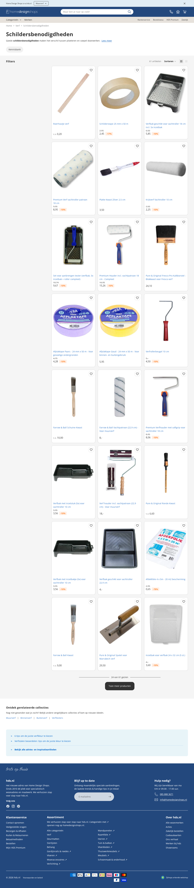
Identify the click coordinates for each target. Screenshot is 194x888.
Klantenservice (16, 817)
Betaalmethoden (14, 839)
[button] (170, 61)
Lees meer (107, 40)
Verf (18, 25)
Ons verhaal (172, 839)
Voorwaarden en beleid (33, 877)
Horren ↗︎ (102, 838)
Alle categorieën (55, 830)
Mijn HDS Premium (15, 847)
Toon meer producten (120, 686)
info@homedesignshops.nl (173, 799)
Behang (51, 847)
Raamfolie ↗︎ (104, 834)
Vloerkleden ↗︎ (105, 847)
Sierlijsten (52, 843)
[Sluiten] (184, 3)
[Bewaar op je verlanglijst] (91, 70)
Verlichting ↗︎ (53, 863)
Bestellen (10, 843)
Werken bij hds (173, 843)
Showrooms (172, 847)
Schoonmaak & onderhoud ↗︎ (112, 859)
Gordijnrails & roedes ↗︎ (59, 851)
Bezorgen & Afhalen (16, 831)
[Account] (178, 11)
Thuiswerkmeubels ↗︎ (109, 851)
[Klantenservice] (171, 11)
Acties (169, 826)
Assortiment (55, 817)
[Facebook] (8, 806)
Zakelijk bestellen (174, 831)
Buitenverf (42, 717)
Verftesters (57, 717)
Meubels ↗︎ (103, 855)
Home (9, 25)
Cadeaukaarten (173, 835)
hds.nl (17, 877)
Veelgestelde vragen (16, 826)
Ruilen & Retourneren (17, 835)
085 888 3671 (166, 794)
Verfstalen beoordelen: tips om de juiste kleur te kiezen (43, 741)
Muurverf (11, 717)
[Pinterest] (18, 806)
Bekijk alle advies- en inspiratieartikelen (35, 749)
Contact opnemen (15, 822)
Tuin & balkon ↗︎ (106, 843)
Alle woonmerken (174, 822)
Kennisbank (15, 49)
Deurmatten (53, 838)
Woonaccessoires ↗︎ (57, 859)
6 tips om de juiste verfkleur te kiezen (34, 735)
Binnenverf (26, 717)
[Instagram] (13, 806)
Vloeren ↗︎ (52, 855)
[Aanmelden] (110, 797)
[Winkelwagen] (184, 11)
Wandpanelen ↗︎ (106, 830)
